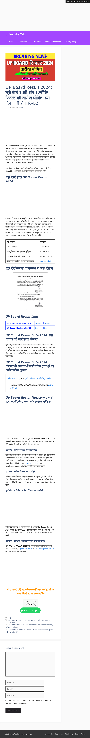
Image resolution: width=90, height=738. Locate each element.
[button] (81, 41)
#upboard (13, 378)
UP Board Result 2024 (36, 620)
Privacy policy (80, 734)
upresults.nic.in (32, 463)
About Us (12, 41)
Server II (48, 323)
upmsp (47, 620)
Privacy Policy (71, 41)
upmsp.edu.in (46, 261)
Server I (38, 323)
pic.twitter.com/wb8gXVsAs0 (39, 378)
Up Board (11, 620)
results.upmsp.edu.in (45, 548)
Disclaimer (37, 41)
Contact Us (24, 41)
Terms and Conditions (53, 41)
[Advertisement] (45, 15)
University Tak (15, 34)
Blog (9, 618)
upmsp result (10, 622)
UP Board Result (22, 620)
